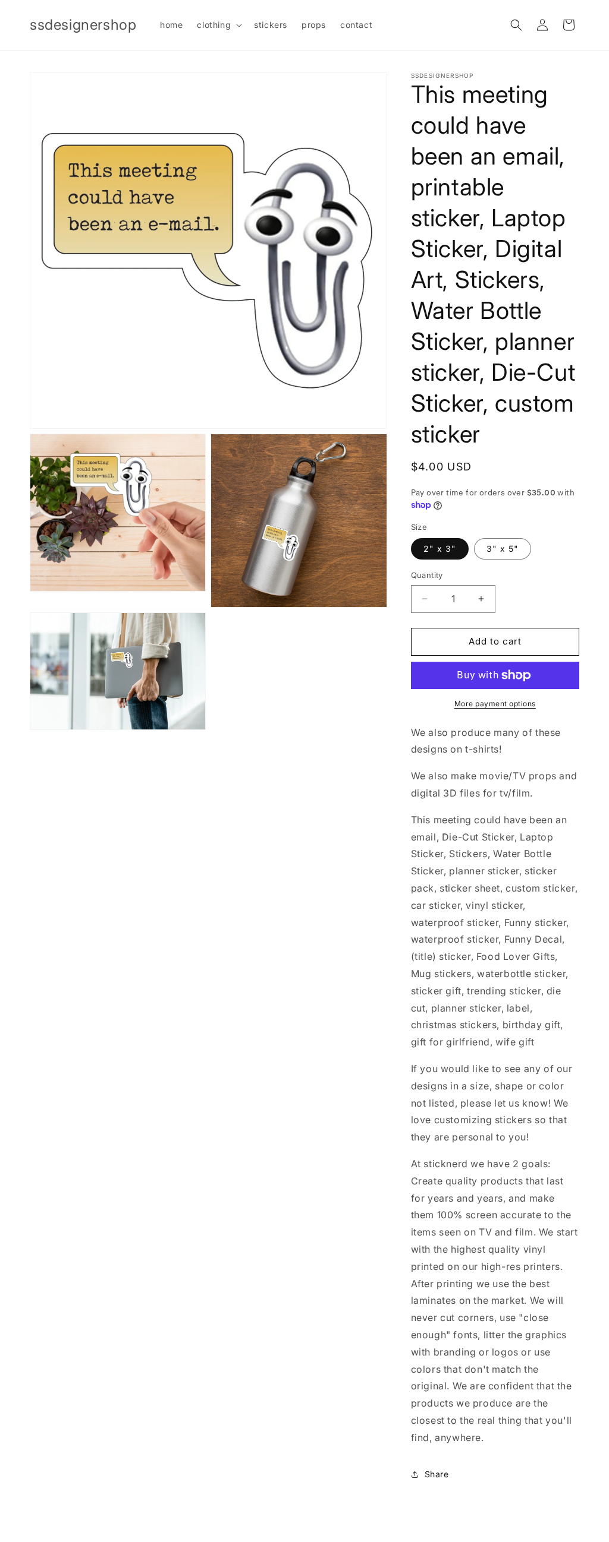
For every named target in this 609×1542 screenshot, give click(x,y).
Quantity (427, 575)
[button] (218, 24)
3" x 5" (502, 549)
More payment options (495, 703)
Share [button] (437, 1474)
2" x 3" (439, 549)
